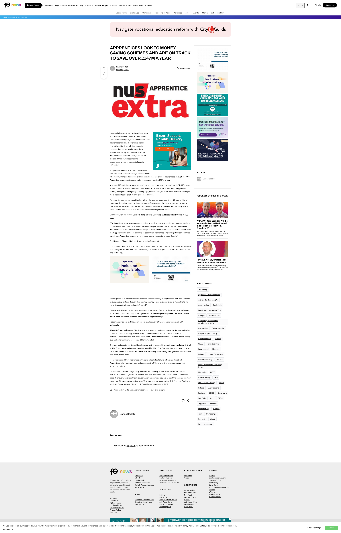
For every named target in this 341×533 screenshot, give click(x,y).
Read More (8, 529)
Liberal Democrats (215, 354)
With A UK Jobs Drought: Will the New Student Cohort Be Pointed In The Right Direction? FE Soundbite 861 (89, 5)
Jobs (187, 13)
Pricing (162, 495)
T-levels (216, 408)
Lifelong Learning (205, 359)
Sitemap (113, 512)
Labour (201, 354)
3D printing (202, 289)
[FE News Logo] (12, 4)
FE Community (115, 503)
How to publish (190, 490)
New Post (188, 495)
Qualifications (213, 388)
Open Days (213, 485)
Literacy (219, 359)
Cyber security (218, 328)
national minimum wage (124, 371)
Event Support (165, 507)
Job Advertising (165, 502)
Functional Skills (204, 338)
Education (139, 475)
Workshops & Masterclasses (215, 495)
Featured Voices (165, 478)
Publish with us (116, 505)
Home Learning (213, 344)
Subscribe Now (217, 13)
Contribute (147, 13)
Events (196, 13)
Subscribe (330, 5)
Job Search (139, 504)
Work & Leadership (142, 482)
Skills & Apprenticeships (144, 485)
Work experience (205, 424)
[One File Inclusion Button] (129, 281)
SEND (211, 393)
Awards (212, 475)
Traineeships (211, 414)
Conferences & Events (217, 478)
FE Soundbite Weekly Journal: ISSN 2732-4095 (169, 481)
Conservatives (214, 315)
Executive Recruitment (143, 502)
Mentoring (202, 372)
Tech (200, 414)
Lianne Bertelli (122, 67)
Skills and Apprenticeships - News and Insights (145, 390)
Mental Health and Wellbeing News (210, 365)
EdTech (137, 478)
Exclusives (134, 13)
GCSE (200, 344)
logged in (131, 445)
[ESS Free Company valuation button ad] (212, 104)
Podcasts (188, 475)
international (203, 349)
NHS (216, 377)
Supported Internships (207, 403)
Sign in (318, 5)
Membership (189, 504)
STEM (220, 398)
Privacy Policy (115, 510)
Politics (201, 388)
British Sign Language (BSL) (209, 310)
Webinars (212, 492)
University (202, 419)
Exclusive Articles (166, 475)
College (201, 315)
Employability (140, 480)
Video (186, 478)
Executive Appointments (144, 499)
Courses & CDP (215, 480)
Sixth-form (222, 393)
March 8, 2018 (122, 69)
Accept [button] (331, 528)
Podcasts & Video (162, 13)
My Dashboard (190, 497)
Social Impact (140, 487)
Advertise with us (117, 507)
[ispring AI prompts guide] (212, 150)
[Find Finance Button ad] (212, 127)
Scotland (202, 393)
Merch (205, 13)
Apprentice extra (126, 330)
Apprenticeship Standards (209, 294)
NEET (212, 372)
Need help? (188, 507)
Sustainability (203, 408)
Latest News (121, 13)
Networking (213, 482)
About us (113, 498)
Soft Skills (202, 398)
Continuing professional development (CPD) (208, 321)
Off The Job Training (206, 382)
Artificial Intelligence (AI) (208, 300)
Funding (218, 338)
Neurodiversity (204, 377)
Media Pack (164, 497)
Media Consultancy (166, 504)
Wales (212, 419)
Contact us (114, 500)
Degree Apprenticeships (208, 333)
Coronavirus (203, 328)
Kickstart (215, 349)
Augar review (203, 305)
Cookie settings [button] (314, 527)
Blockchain (217, 305)
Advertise (178, 13)
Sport (212, 398)
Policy (221, 382)
